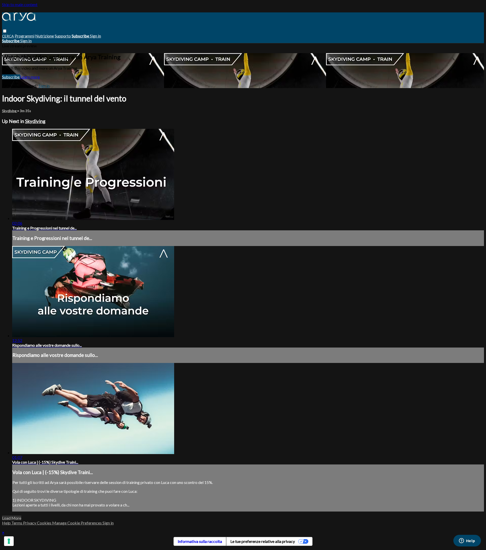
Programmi (24, 35)
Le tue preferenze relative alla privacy (262, 541)
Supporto (63, 35)
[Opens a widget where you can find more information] (467, 541)
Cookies (44, 522)
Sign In (26, 40)
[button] (4, 31)
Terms (17, 522)
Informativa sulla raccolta (200, 541)
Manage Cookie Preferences (77, 522)
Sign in (95, 35)
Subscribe (11, 76)
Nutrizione (44, 35)
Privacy (30, 522)
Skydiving (9, 111)
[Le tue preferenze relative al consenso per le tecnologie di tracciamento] (9, 541)
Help (6, 522)
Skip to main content (19, 4)
